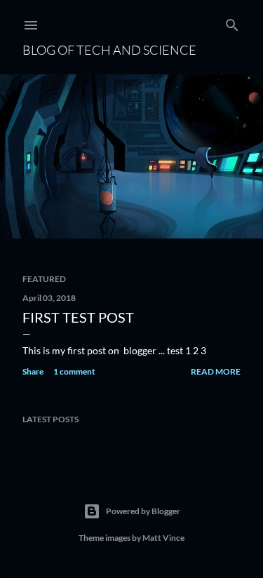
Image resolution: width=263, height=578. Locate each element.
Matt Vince (163, 537)
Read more (216, 371)
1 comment (74, 371)
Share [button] (32, 371)
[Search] (232, 22)
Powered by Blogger (143, 511)
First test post (78, 317)
